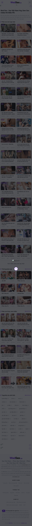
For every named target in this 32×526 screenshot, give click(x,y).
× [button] (16, 268)
